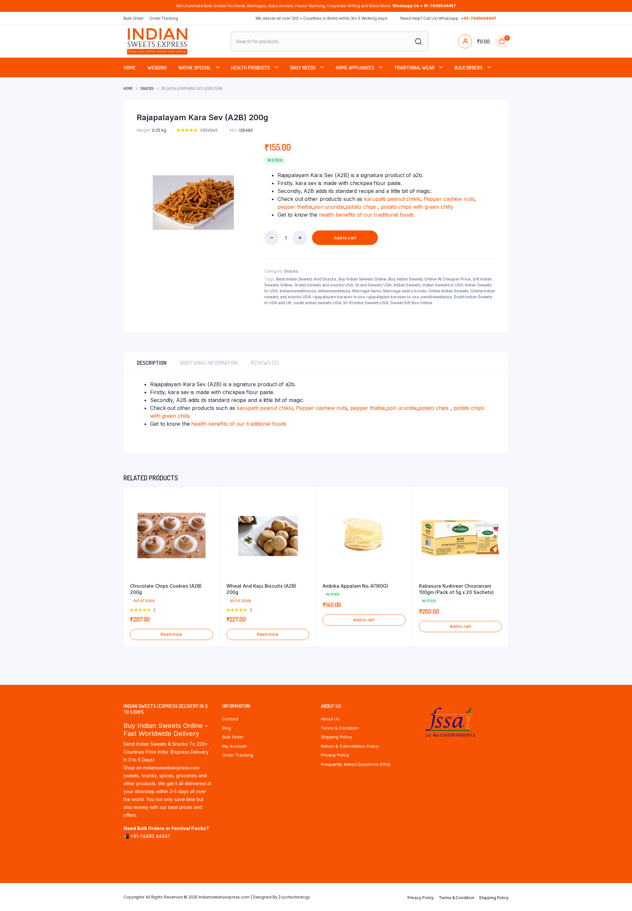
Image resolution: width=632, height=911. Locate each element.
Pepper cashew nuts (449, 199)
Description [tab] (152, 363)
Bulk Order (133, 18)
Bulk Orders (469, 68)
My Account (234, 746)
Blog (226, 728)
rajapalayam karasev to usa (392, 296)
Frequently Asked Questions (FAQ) (355, 764)
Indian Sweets (407, 284)
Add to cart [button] (364, 619)
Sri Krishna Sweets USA (365, 302)
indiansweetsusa (334, 290)
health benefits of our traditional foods (365, 214)
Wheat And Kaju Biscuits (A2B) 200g (261, 589)
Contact (230, 718)
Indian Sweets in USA (443, 284)
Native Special (194, 68)
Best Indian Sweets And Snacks (306, 279)
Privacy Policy (335, 755)
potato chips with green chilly (417, 206)
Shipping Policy (336, 736)
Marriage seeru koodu (404, 290)
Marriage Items (367, 290)
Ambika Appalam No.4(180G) (355, 586)
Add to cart (345, 237)
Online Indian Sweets (448, 290)
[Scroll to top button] (617, 896)
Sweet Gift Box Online (411, 302)
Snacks (147, 88)
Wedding (157, 68)
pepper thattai (294, 206)
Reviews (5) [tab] (265, 363)
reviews (209, 130)
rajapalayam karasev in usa (338, 296)
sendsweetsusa (436, 296)
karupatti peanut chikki (392, 199)
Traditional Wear (414, 68)
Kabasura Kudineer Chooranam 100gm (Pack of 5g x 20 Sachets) (456, 589)
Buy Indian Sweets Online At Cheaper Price (429, 279)
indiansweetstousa (298, 290)
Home (130, 68)
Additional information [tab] (209, 363)
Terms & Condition (339, 728)
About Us (330, 718)
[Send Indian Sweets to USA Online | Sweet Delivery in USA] (157, 41)
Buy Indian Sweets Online (362, 279)
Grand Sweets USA (373, 284)
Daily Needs (303, 68)
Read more (171, 634)
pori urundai (329, 206)
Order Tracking (163, 18)
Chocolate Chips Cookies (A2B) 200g (166, 589)
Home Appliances (355, 68)
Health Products (250, 68)
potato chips (361, 206)
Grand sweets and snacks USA (323, 284)
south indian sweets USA (317, 302)
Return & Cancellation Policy (350, 746)
